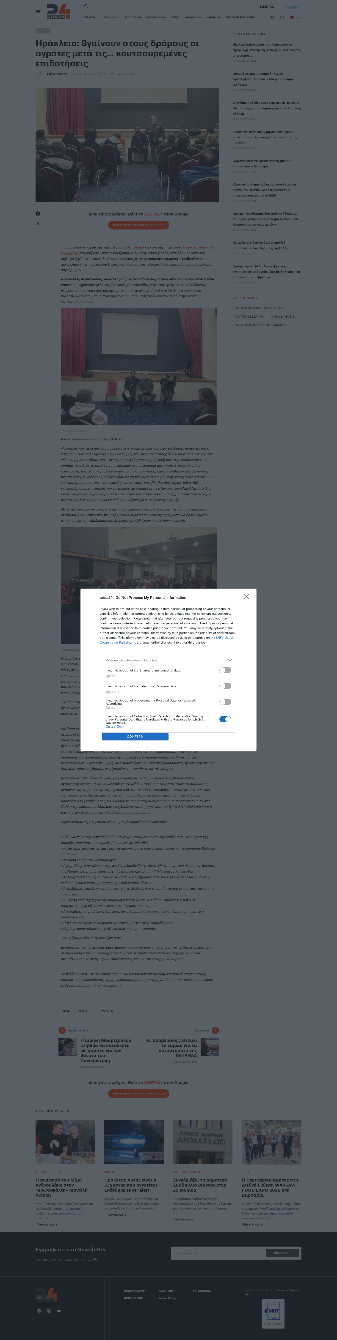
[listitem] (168, 660)
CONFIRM (135, 736)
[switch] (225, 670)
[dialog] (168, 670)
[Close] (247, 598)
